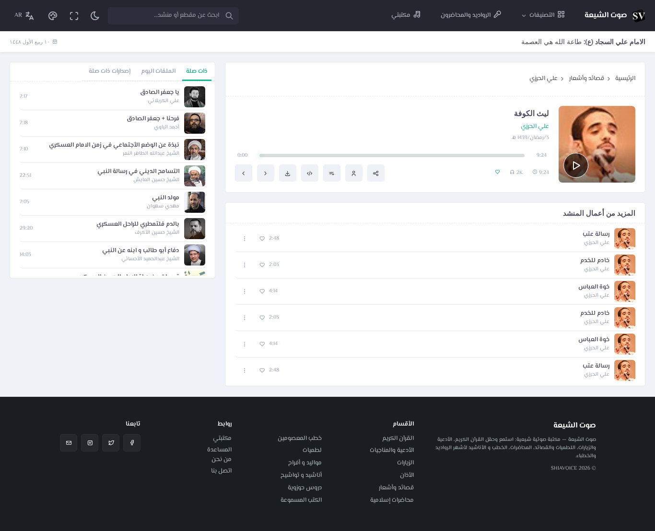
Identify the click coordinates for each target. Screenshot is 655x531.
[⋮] (244, 238)
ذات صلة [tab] (197, 71)
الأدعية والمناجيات (392, 450)
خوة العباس (593, 287)
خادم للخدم (594, 261)
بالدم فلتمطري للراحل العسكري (137, 224)
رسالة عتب (596, 234)
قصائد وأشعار (586, 78)
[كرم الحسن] (243, 173)
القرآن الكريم (398, 438)
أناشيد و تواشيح (301, 475)
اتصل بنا (221, 471)
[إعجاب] (262, 238)
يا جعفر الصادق (159, 92)
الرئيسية (625, 78)
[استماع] (575, 165)
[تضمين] (309, 173)
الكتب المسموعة (301, 500)
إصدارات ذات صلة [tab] (109, 71)
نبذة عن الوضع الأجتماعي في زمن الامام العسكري (114, 145)
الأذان (407, 475)
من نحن (221, 459)
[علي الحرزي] (354, 173)
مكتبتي (222, 438)
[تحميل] (287, 173)
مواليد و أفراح (305, 463)
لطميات (312, 450)
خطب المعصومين (300, 438)
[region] (112, 180)
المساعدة (219, 450)
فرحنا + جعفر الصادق (153, 119)
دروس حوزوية (305, 488)
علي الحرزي (543, 78)
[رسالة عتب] (265, 173)
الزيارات (405, 463)
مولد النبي (165, 198)
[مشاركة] (376, 173)
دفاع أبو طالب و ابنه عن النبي (140, 250)
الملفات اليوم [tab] (158, 71)
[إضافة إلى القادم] (331, 173)
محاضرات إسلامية (392, 500)
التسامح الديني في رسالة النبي (138, 171)
